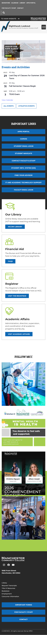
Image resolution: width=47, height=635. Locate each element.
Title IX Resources (8, 588)
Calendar (14, 3)
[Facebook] (8, 565)
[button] (3, 12)
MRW (31, 631)
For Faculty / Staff (9, 8)
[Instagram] (4, 565)
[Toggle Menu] (44, 27)
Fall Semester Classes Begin (22, 86)
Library (22, 3)
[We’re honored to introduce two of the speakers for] (23, 473)
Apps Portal (31, 3)
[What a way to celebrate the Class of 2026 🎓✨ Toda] (23, 518)
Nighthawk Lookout (23, 27)
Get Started (8, 55)
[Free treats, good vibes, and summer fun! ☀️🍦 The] (23, 384)
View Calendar (7, 100)
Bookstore (6, 3)
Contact (20, 8)
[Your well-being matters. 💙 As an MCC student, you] (23, 428)
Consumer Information (10, 596)
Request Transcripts (9, 585)
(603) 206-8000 (8, 578)
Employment (7, 594)
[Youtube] (13, 565)
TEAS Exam (14, 94)
